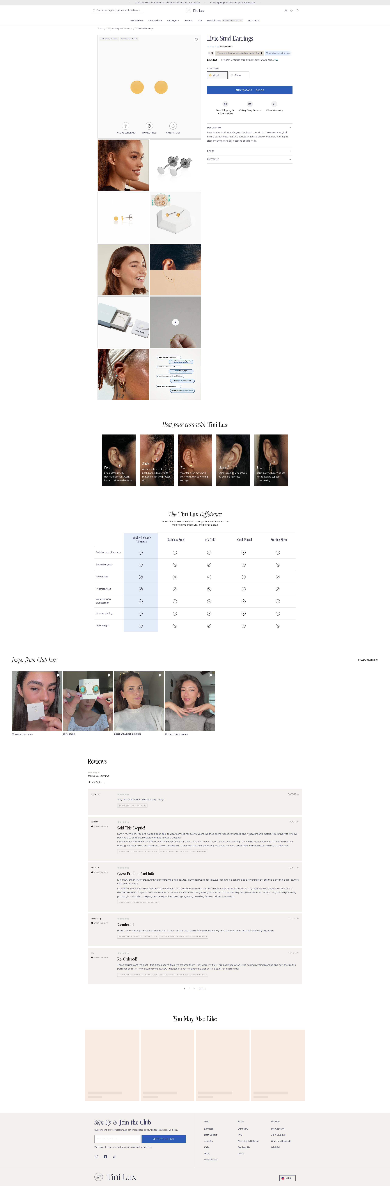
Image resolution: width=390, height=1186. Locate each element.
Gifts (206, 1153)
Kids (206, 1147)
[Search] (94, 10)
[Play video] (175, 322)
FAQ (240, 1135)
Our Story (243, 1129)
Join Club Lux (278, 1135)
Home (100, 29)
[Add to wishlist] (196, 39)
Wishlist (275, 1147)
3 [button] (194, 989)
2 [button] (189, 989)
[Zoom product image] (149, 86)
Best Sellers (210, 1135)
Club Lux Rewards (281, 1141)
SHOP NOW (194, 2)
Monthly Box (211, 1159)
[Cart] (297, 10)
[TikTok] (114, 1157)
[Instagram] (96, 1157)
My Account (277, 1129)
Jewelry (208, 1141)
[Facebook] (105, 1157)
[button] (123, 165)
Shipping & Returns (248, 1141)
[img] (123, 794)
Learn (241, 1153)
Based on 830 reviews (98, 776)
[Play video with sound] (58, 675)
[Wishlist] (291, 10)
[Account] (286, 10)
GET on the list (163, 1139)
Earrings (208, 1129)
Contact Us (244, 1147)
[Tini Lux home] (115, 1177)
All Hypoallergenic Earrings (119, 29)
